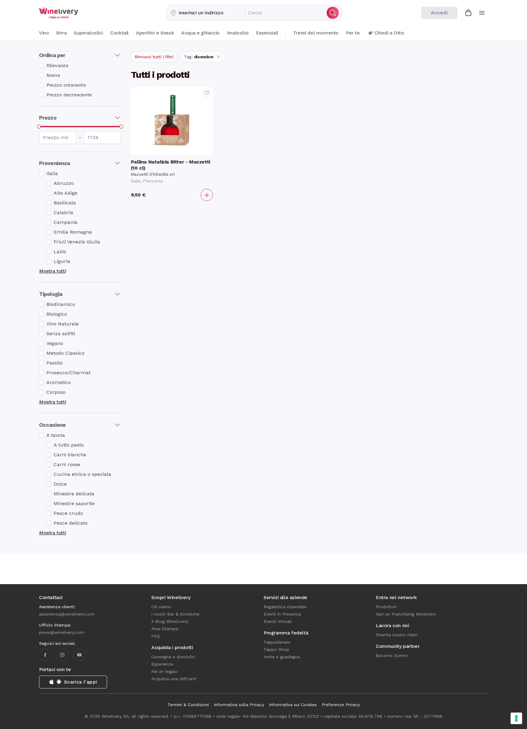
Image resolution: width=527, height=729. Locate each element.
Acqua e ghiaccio (200, 33)
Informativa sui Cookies (293, 704)
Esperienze (162, 664)
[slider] (39, 126)
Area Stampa (164, 628)
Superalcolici (88, 33)
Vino (44, 33)
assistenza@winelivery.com (67, 614)
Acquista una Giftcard (173, 678)
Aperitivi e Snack (155, 33)
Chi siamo (161, 606)
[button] (206, 12)
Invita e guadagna (282, 656)
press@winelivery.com (61, 632)
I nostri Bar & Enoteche (175, 614)
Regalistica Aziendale (285, 606)
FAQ (155, 636)
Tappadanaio (277, 642)
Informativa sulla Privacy (239, 704)
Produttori (386, 606)
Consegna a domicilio (173, 656)
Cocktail (119, 33)
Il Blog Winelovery (169, 621)
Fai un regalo (164, 671)
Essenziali (267, 33)
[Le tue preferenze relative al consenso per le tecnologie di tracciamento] (516, 718)
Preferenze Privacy (341, 704)
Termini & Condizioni (188, 704)
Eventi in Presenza (282, 614)
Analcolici (238, 33)
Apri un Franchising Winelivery (406, 614)
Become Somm (392, 655)
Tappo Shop (276, 649)
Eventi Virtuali (278, 621)
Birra (61, 33)
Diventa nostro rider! (397, 634)
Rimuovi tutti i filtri (154, 56)
